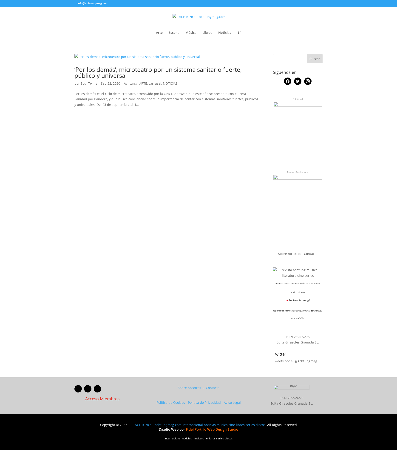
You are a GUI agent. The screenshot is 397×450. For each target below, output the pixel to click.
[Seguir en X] (87, 388)
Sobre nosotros (290, 253)
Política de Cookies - (172, 402)
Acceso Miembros (102, 398)
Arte (159, 33)
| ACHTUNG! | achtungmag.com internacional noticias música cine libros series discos (198, 425)
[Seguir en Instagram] (97, 388)
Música (190, 33)
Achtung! (131, 83)
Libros (207, 33)
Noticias (224, 33)
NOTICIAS (170, 83)
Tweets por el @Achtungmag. (295, 361)
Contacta (311, 253)
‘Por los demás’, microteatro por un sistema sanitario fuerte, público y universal (158, 72)
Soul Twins (89, 83)
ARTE (143, 83)
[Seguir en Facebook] (78, 388)
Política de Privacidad (204, 402)
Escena (174, 33)
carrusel (155, 83)
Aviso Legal (232, 402)
